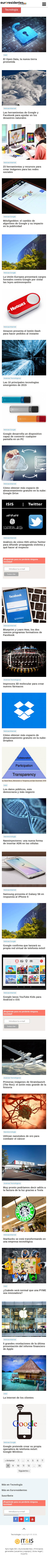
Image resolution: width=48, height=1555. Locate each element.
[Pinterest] (21, 1519)
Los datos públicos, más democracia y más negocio (19, 790)
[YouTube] (32, 1519)
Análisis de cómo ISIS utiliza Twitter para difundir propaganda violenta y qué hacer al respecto (24, 545)
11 (23, 1466)
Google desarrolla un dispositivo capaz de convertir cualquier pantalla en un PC (22, 436)
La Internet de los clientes (18, 1397)
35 (39, 1466)
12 (29, 1466)
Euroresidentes (25, 1549)
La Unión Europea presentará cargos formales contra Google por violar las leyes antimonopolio (24, 279)
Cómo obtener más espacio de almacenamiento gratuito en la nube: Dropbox (24, 738)
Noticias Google (10, 217)
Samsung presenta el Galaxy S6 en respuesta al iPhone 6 (23, 895)
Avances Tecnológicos (12, 378)
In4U (5, 55)
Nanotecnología (10, 837)
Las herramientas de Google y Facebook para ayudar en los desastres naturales (20, 115)
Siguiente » (24, 1471)
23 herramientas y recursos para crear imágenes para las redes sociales (22, 169)
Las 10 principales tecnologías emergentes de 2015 (21, 383)
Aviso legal (37, 1551)
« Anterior (10, 1460)
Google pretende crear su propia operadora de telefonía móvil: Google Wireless (22, 1449)
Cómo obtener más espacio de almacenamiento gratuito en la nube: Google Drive (24, 491)
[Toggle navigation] (44, 4)
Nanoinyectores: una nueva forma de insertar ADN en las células (23, 842)
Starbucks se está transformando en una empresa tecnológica (24, 1240)
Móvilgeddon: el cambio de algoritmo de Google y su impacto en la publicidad (23, 223)
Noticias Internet (10, 108)
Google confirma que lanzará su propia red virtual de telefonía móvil (24, 947)
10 (18, 1466)
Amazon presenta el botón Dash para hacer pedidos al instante (21, 332)
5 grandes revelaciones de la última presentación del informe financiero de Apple (24, 1346)
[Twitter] (26, 1519)
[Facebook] (15, 1519)
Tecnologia (16, 1534)
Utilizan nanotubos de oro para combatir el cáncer (21, 1137)
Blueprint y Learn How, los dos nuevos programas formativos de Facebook (22, 632)
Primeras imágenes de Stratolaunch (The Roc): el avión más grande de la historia (24, 1085)
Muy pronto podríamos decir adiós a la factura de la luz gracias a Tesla (24, 1189)
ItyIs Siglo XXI (11, 1549)
